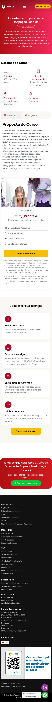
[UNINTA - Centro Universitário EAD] (8, 7)
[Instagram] (7, 642)
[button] (24, 6)
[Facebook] (3, 642)
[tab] (11, 115)
